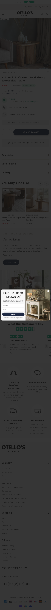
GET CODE (13, 314)
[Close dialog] (48, 291)
